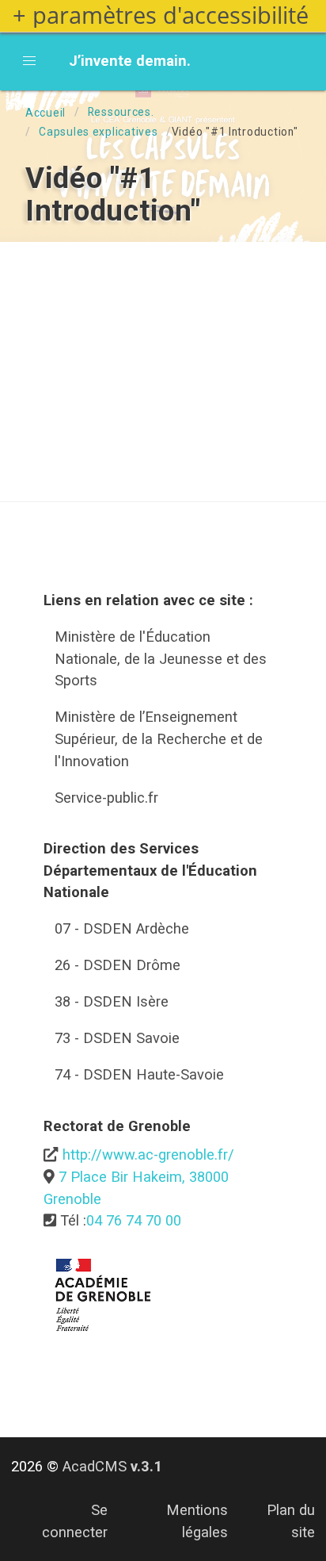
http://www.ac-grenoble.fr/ (148, 1154)
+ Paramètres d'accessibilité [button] (161, 15)
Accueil (45, 112)
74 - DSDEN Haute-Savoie (139, 1074)
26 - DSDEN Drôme (117, 965)
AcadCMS (112, 1466)
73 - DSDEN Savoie (117, 1038)
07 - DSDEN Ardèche (122, 928)
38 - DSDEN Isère (112, 1001)
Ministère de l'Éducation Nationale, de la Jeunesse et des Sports (161, 658)
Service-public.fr (106, 797)
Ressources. (121, 111)
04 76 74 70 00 (133, 1220)
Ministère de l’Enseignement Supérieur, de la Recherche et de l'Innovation (159, 738)
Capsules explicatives (98, 131)
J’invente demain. (130, 60)
